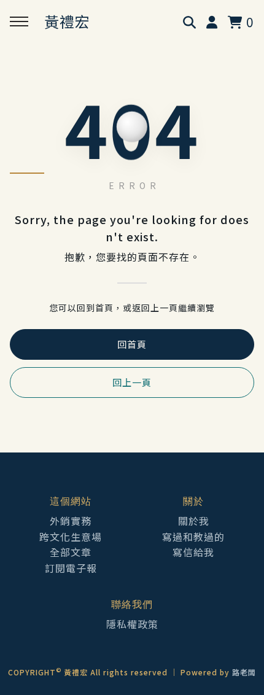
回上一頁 (132, 382)
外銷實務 (70, 520)
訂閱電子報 (71, 568)
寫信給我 (193, 552)
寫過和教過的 (193, 536)
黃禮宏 (67, 21)
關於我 (193, 520)
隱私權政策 (132, 623)
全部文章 (70, 552)
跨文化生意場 (70, 536)
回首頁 (132, 344)
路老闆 (244, 672)
